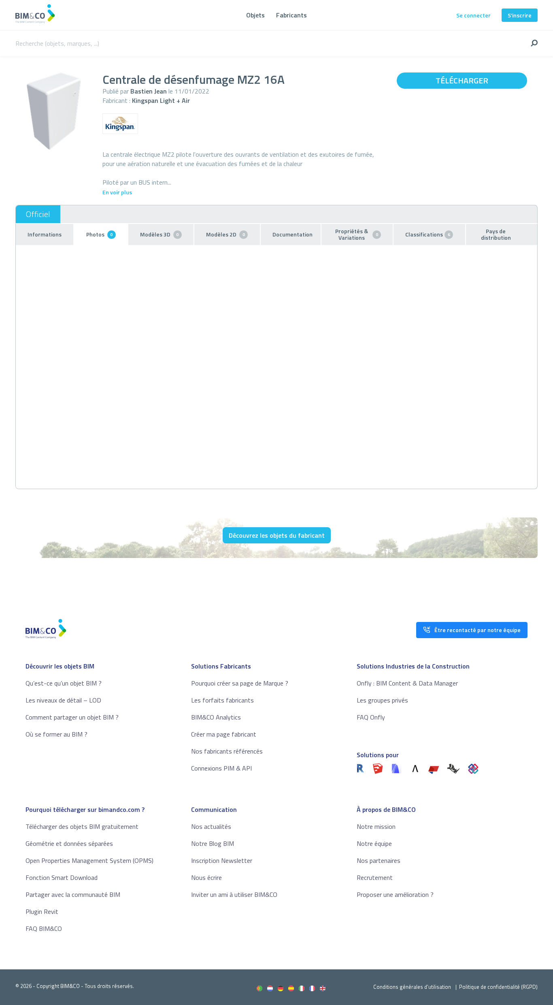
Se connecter (473, 15)
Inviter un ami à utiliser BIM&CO (234, 894)
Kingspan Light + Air (161, 100)
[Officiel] (38, 214)
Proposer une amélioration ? (395, 894)
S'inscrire (520, 15)
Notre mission (376, 826)
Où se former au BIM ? (56, 734)
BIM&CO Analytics (216, 717)
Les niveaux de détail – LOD (63, 700)
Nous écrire (206, 877)
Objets (255, 15)
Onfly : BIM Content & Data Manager (407, 683)
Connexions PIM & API (221, 768)
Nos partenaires (378, 860)
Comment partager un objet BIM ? (72, 717)
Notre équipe (374, 843)
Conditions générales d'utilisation (412, 987)
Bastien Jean (148, 91)
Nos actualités (211, 826)
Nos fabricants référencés (227, 751)
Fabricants (291, 15)
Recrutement (375, 877)
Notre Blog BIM (212, 843)
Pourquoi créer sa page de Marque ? (239, 683)
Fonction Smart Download (62, 877)
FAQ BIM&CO (44, 928)
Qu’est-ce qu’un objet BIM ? (64, 683)
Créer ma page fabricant (223, 734)
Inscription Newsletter (221, 860)
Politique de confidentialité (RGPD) (498, 987)
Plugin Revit (42, 911)
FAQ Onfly (371, 717)
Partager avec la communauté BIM (73, 894)
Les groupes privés (382, 700)
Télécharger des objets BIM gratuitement (82, 826)
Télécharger (462, 80)
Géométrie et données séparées (69, 843)
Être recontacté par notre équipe (477, 630)
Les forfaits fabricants (222, 700)
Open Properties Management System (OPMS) (89, 860)
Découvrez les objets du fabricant (277, 535)
